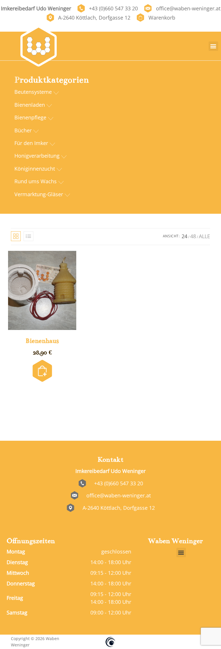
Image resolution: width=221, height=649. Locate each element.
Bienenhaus (42, 341)
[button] (213, 46)
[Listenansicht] (28, 236)
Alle (204, 236)
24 (184, 236)
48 (193, 236)
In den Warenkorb (42, 363)
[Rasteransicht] (16, 236)
